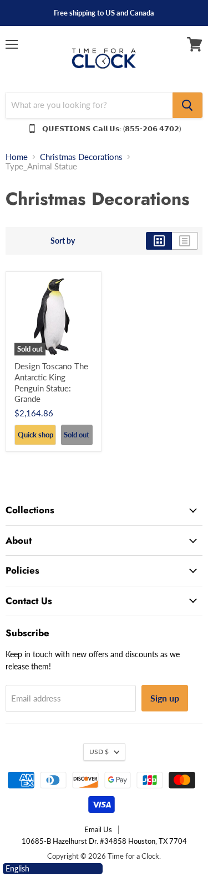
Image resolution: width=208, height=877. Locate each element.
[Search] (187, 105)
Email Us (98, 829)
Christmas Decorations (81, 157)
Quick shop (35, 434)
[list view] (185, 241)
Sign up (164, 698)
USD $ (99, 751)
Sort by (62, 240)
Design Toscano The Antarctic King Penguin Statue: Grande (51, 382)
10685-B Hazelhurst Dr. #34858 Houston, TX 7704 (104, 841)
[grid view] (159, 241)
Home (17, 157)
